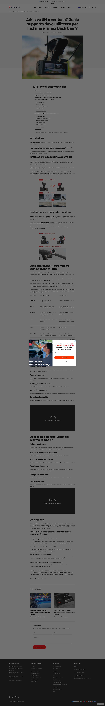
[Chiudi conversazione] (75, 341)
